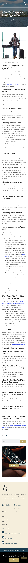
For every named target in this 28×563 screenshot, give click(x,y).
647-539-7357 (8, 538)
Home (3, 508)
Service (3, 516)
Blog (17, 62)
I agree (14, 559)
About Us (4, 511)
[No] (24, 558)
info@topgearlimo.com (11, 543)
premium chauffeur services (18, 344)
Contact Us (4, 524)
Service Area (5, 519)
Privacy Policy (17, 508)
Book (3, 513)
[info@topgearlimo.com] (3, 542)
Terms (15, 511)
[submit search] (23, 441)
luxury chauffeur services (13, 84)
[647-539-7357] (3, 537)
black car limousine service (9, 205)
